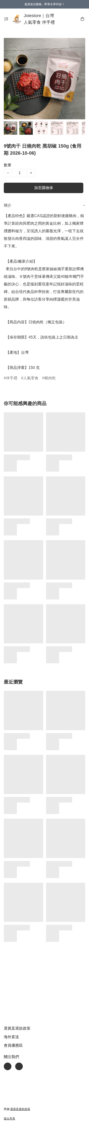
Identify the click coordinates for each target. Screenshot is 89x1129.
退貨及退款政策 (17, 1028)
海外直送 (11, 1037)
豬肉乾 (50, 378)
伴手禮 (11, 378)
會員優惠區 (13, 1045)
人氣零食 (30, 378)
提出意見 (9, 1118)
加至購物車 (43, 188)
